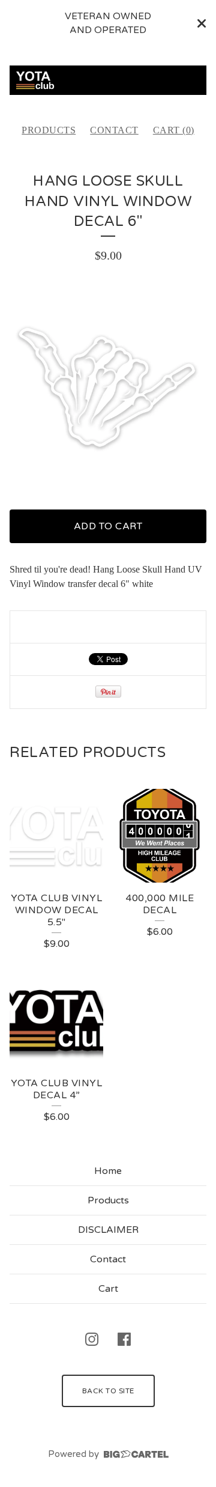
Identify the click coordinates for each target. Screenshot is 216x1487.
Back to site (108, 1391)
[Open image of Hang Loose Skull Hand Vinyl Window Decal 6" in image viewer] (108, 386)
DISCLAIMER (108, 1230)
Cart (108, 1289)
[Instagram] (92, 1339)
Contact (114, 130)
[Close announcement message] (201, 23)
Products (49, 130)
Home (108, 1171)
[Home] (108, 80)
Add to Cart (108, 526)
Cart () (173, 130)
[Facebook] (124, 1339)
